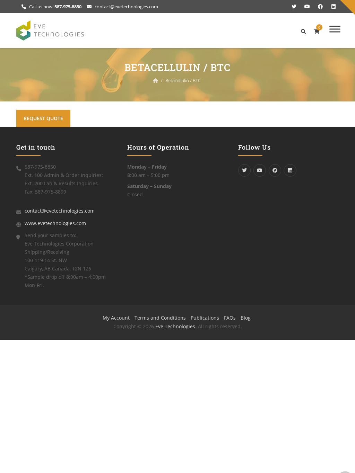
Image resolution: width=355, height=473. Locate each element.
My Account (116, 317)
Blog (246, 317)
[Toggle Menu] (334, 29)
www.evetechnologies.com (55, 223)
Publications (205, 317)
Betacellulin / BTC (183, 80)
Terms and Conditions (160, 317)
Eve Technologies (175, 326)
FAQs (230, 317)
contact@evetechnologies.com (126, 6)
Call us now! (54, 6)
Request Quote (43, 118)
